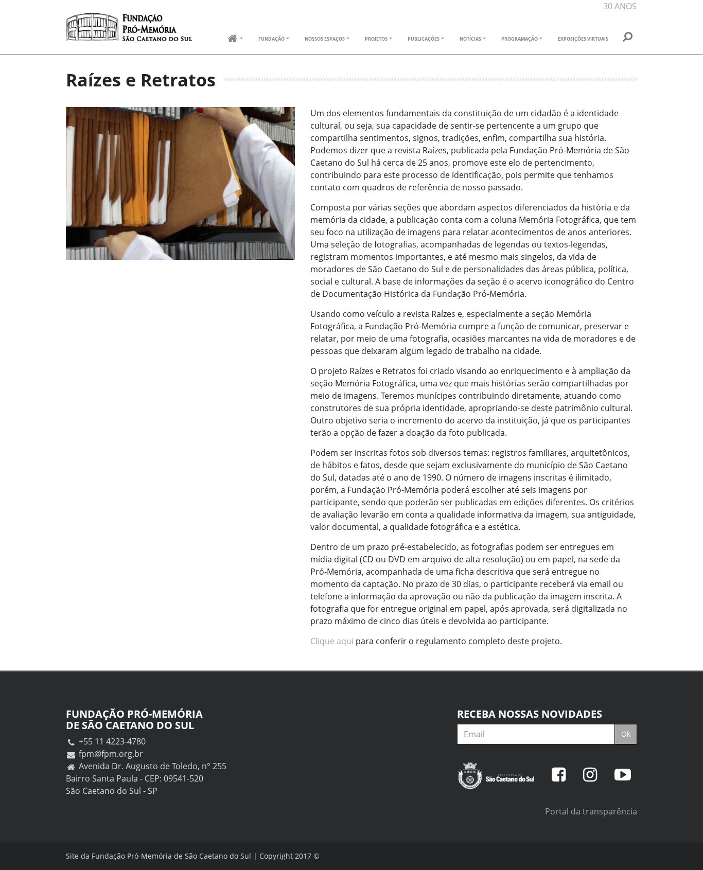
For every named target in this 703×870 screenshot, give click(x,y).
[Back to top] (685, 852)
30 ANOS (620, 6)
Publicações (424, 38)
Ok (625, 734)
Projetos (376, 38)
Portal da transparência (591, 811)
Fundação (271, 38)
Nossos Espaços (325, 38)
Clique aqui (332, 641)
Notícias (470, 38)
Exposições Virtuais (583, 38)
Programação (519, 38)
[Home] (129, 27)
